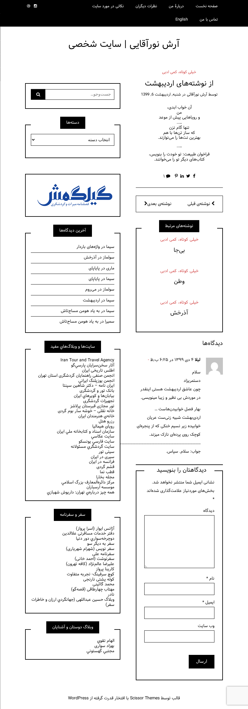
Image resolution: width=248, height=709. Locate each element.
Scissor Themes (145, 698)
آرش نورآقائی (197, 94)
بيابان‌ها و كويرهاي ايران (94, 395)
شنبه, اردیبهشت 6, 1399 (161, 94)
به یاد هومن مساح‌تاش (80, 310)
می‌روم (90, 289)
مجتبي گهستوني (100, 651)
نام (210, 578)
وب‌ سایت (206, 626)
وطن (179, 281)
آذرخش (179, 313)
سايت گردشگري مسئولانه (92, 446)
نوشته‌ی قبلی (199, 204)
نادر (111, 594)
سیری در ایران (102, 457)
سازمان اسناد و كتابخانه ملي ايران (85, 431)
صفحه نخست (207, 6)
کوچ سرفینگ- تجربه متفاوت (90, 574)
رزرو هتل (106, 421)
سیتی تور (106, 451)
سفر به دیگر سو (100, 543)
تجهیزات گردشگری (98, 401)
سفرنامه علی (103, 554)
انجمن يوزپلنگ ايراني (96, 380)
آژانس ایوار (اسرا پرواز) (95, 528)
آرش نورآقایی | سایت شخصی (124, 44)
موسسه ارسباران (100, 487)
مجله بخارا (105, 477)
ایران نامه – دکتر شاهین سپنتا (88, 385)
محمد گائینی (103, 584)
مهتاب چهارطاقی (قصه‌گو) (92, 589)
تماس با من (209, 19)
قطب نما (107, 472)
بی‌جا (179, 250)
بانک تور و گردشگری (97, 390)
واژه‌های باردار (88, 246)
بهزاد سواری (104, 645)
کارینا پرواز (105, 569)
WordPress (78, 698)
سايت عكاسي (102, 436)
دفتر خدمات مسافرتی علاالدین (88, 533)
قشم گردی (105, 466)
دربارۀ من (176, 6)
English (181, 19)
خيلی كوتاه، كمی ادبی (179, 72)
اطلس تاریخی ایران (98, 370)
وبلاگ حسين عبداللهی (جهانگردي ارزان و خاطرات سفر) (72, 602)
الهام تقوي (105, 640)
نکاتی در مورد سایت (108, 6)
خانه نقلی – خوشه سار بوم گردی (86, 411)
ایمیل (208, 602)
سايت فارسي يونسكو (96, 441)
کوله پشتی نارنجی (98, 579)
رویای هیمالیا (103, 426)
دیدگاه (208, 510)
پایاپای (94, 268)
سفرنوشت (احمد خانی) (94, 558)
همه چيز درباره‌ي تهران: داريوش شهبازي (80, 492)
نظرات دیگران (146, 6)
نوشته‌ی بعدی (159, 204)
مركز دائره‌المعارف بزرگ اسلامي (87, 482)
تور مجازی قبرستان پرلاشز (92, 406)
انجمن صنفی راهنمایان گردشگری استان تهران (76, 375)
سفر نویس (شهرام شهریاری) (90, 548)
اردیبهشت (91, 300)
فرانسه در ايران (101, 461)
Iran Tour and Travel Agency (87, 360)
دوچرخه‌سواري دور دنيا (95, 538)
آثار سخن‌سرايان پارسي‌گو (92, 365)
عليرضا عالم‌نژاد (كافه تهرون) (90, 564)
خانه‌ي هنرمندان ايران (96, 416)
